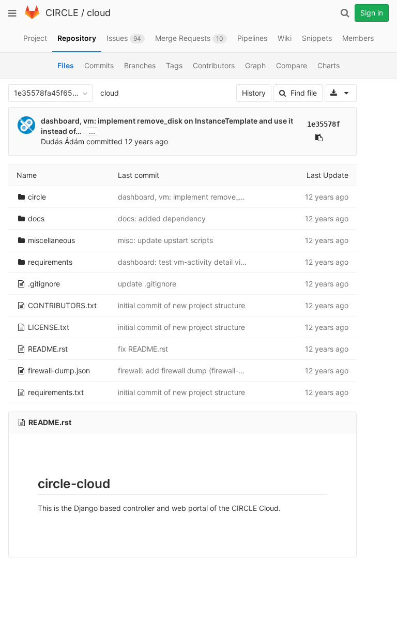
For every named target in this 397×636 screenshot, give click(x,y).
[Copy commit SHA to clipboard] (319, 137)
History (254, 92)
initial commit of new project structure (181, 305)
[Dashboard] (32, 16)
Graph (255, 65)
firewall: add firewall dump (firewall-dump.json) (197, 370)
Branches (140, 65)
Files (65, 65)
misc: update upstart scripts (165, 240)
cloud (99, 12)
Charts (328, 65)
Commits (99, 65)
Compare (291, 65)
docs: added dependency (162, 218)
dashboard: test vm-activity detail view (184, 262)
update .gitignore (147, 283)
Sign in (371, 12)
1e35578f (323, 124)
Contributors (214, 65)
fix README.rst (143, 348)
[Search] (345, 13)
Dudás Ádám (62, 141)
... (92, 131)
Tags (174, 65)
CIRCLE (62, 12)
